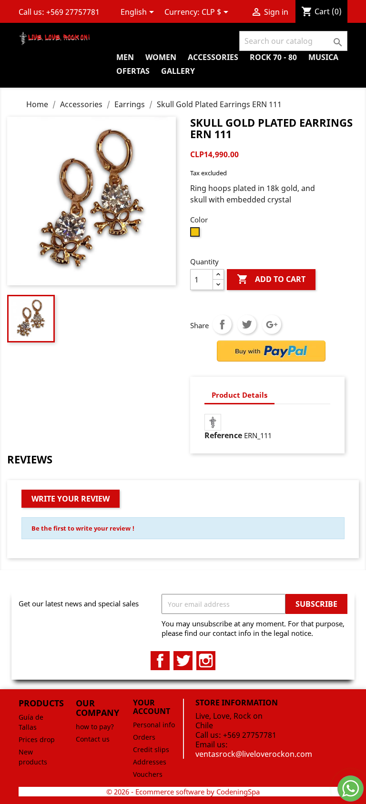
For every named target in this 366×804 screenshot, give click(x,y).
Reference (223, 435)
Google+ (271, 324)
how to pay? (95, 726)
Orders (144, 737)
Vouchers (148, 774)
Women (160, 57)
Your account (151, 706)
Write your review (70, 498)
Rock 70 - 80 (273, 57)
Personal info (154, 724)
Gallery (178, 71)
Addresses (149, 761)
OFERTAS (133, 71)
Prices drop (37, 739)
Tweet (246, 324)
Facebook (160, 660)
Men (125, 57)
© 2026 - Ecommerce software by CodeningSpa (183, 791)
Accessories (213, 57)
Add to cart (271, 279)
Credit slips (151, 749)
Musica (323, 57)
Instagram (205, 660)
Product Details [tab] (239, 395)
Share (222, 324)
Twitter (183, 660)
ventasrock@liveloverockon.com (253, 754)
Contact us (93, 739)
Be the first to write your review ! (82, 528)
